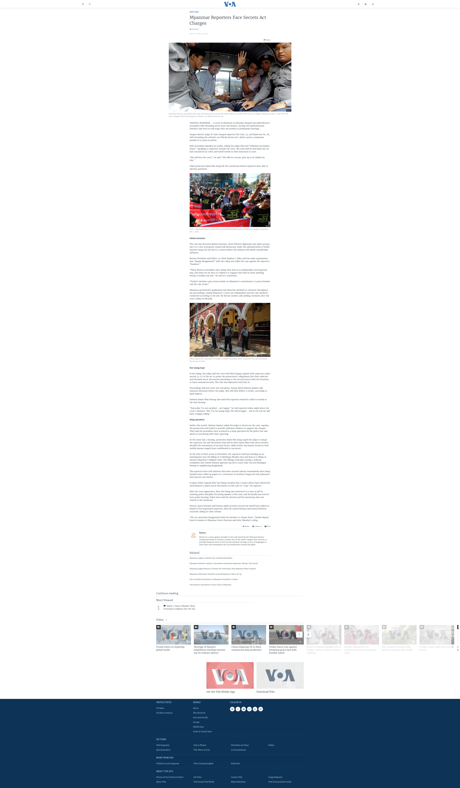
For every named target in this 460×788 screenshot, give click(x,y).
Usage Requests (275, 777)
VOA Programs (162, 745)
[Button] (266, 39)
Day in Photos (200, 745)
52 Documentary (238, 750)
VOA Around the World (204, 782)
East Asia (194, 12)
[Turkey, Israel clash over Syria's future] (437, 635)
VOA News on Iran (202, 750)
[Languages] (358, 4)
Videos (271, 745)
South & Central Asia (202, 731)
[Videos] (365, 4)
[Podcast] (260, 709)
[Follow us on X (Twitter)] (238, 709)
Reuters (195, 29)
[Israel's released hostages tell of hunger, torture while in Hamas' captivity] (324, 635)
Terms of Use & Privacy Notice (169, 777)
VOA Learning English (203, 763)
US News (160, 708)
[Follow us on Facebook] (232, 709)
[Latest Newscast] (373, 4)
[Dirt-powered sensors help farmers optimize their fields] (399, 635)
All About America (164, 713)
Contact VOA (236, 777)
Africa (196, 708)
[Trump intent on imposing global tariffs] (173, 635)
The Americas (199, 713)
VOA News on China (240, 745)
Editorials (235, 763)
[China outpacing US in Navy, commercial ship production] (248, 635)
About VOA (161, 782)
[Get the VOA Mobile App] (230, 675)
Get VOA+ (198, 777)
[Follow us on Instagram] (249, 709)
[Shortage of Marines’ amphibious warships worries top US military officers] (211, 635)
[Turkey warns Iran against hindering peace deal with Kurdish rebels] (286, 635)
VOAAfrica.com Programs (167, 763)
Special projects (163, 750)
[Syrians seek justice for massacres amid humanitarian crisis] (361, 635)
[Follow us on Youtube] (243, 709)
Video (160, 620)
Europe (196, 722)
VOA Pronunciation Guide (279, 782)
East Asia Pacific (200, 717)
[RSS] (255, 709)
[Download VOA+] (280, 675)
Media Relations (238, 782)
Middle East (198, 727)
